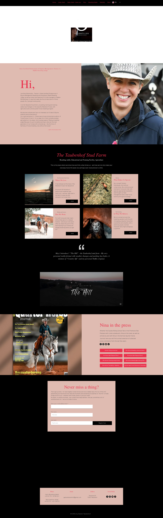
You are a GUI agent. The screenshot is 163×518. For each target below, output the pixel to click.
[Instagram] (103, 344)
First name (54, 411)
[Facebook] (101, 344)
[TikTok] (109, 344)
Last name (53, 420)
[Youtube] (106, 344)
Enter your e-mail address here (59, 403)
